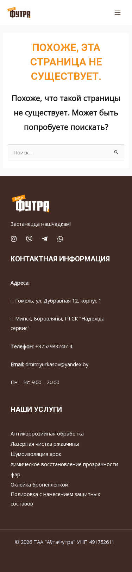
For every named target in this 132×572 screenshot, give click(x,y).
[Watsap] (60, 239)
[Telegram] (45, 239)
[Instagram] (14, 239)
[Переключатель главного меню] (117, 12)
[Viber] (29, 239)
